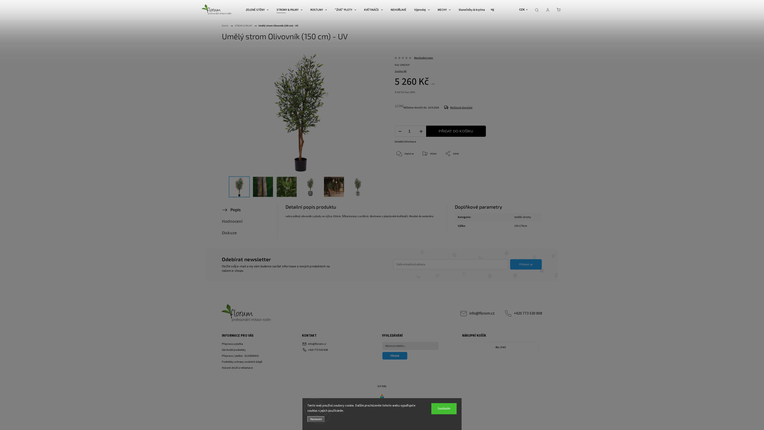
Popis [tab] (235, 210)
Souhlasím (444, 409)
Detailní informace (405, 142)
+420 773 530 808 (528, 313)
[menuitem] (257, 10)
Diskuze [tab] (229, 233)
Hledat (394, 355)
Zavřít (523, 167)
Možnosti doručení (461, 108)
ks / (500, 347)
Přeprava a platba (232, 344)
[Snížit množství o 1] (400, 131)
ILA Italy (382, 386)
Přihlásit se (526, 264)
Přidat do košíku (456, 131)
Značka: (401, 71)
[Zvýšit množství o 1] (421, 131)
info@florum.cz (482, 313)
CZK (522, 9)
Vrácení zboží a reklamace (237, 368)
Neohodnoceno (423, 58)
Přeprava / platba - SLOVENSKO (240, 356)
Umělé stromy (522, 217)
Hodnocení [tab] (232, 221)
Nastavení (316, 419)
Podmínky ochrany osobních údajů (242, 362)
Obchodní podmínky (234, 350)
